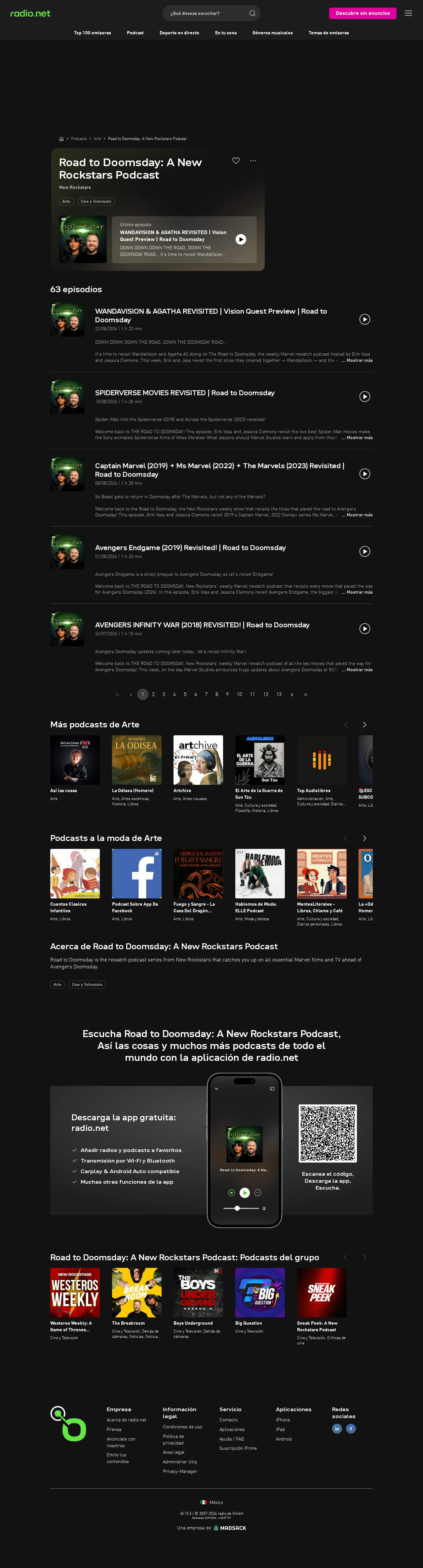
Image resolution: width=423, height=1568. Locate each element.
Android (284, 1439)
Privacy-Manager (180, 1471)
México (215, 1502)
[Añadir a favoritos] (236, 160)
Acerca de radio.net (126, 1420)
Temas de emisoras (329, 33)
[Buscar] (252, 13)
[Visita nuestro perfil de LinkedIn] (337, 1428)
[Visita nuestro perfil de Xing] (351, 1428)
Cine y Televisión (96, 202)
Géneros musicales (272, 33)
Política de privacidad (173, 1440)
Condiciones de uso (182, 1427)
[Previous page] (131, 694)
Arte (66, 202)
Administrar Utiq (180, 1462)
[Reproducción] (241, 239)
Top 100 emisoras (92, 33)
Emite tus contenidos (118, 1458)
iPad (280, 1429)
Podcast (135, 33)
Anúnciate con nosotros (121, 1442)
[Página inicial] (61, 138)
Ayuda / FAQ (231, 1439)
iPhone (283, 1420)
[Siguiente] (365, 722)
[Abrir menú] (408, 13)
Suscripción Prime (238, 1448)
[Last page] (305, 694)
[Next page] (292, 694)
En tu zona (226, 33)
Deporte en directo (179, 33)
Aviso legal (173, 1452)
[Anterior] (346, 722)
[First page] (117, 694)
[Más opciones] (253, 161)
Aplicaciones (232, 1429)
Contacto (228, 1420)
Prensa (114, 1429)
